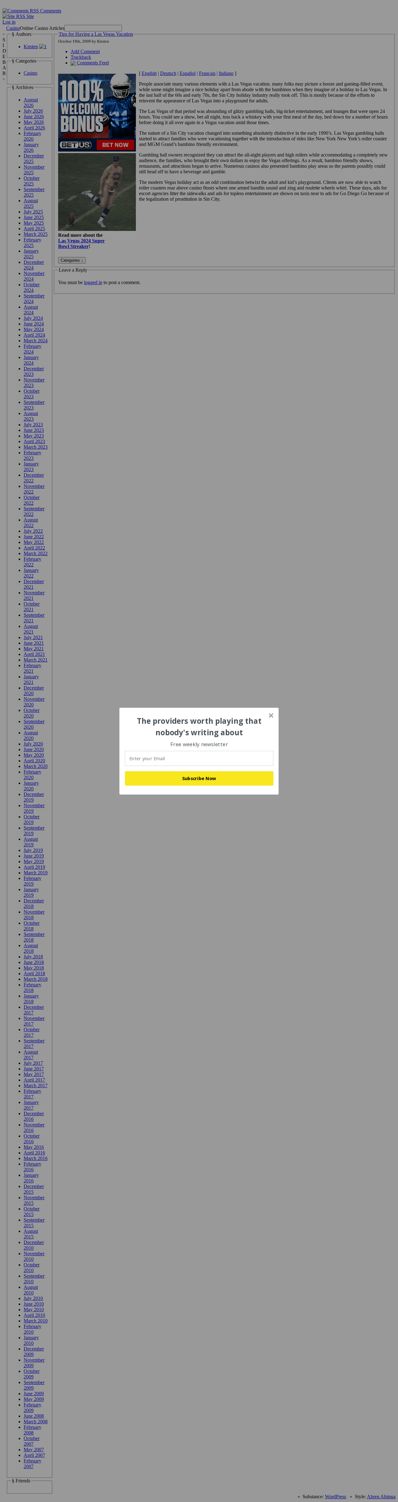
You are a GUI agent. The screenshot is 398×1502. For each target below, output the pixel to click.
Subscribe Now (199, 778)
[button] (199, 726)
